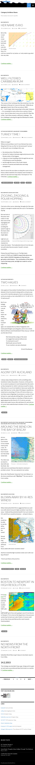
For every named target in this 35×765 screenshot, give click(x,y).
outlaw (15, 28)
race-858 (29, 182)
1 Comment (23, 285)
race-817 (10, 359)
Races (11, 192)
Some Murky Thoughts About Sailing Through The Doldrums (17, 749)
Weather (23, 423)
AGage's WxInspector (7, 729)
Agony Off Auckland (16, 372)
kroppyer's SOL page (6, 726)
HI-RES (17, 568)
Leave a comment (25, 84)
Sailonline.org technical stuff (10, 423)
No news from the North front (14, 645)
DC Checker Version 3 (7, 744)
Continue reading (6, 63)
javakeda (15, 84)
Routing (15, 192)
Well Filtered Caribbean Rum (12, 80)
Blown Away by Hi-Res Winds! (17, 498)
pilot (22, 182)
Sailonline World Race (21, 359)
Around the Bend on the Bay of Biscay (16, 428)
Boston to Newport (7, 568)
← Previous (6, 679)
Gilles (15, 650)
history (17, 182)
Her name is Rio (12, 25)
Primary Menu (33, 5)
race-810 (4, 412)
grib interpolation (7, 182)
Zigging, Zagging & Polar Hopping (15, 197)
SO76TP (3, 720)
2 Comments (23, 28)
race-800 (23, 568)
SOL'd (2, 714)
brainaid (3, 708)
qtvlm (4, 359)
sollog (2, 711)
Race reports (5, 22)
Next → (30, 679)
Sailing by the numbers (20, 131)
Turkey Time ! (10, 134)
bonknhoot (17, 137)
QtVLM (3, 131)
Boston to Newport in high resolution (17, 583)
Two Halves (9, 282)
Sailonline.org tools (6, 717)
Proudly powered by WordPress (8, 763)
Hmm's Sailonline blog (6, 723)
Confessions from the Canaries (9, 753)
